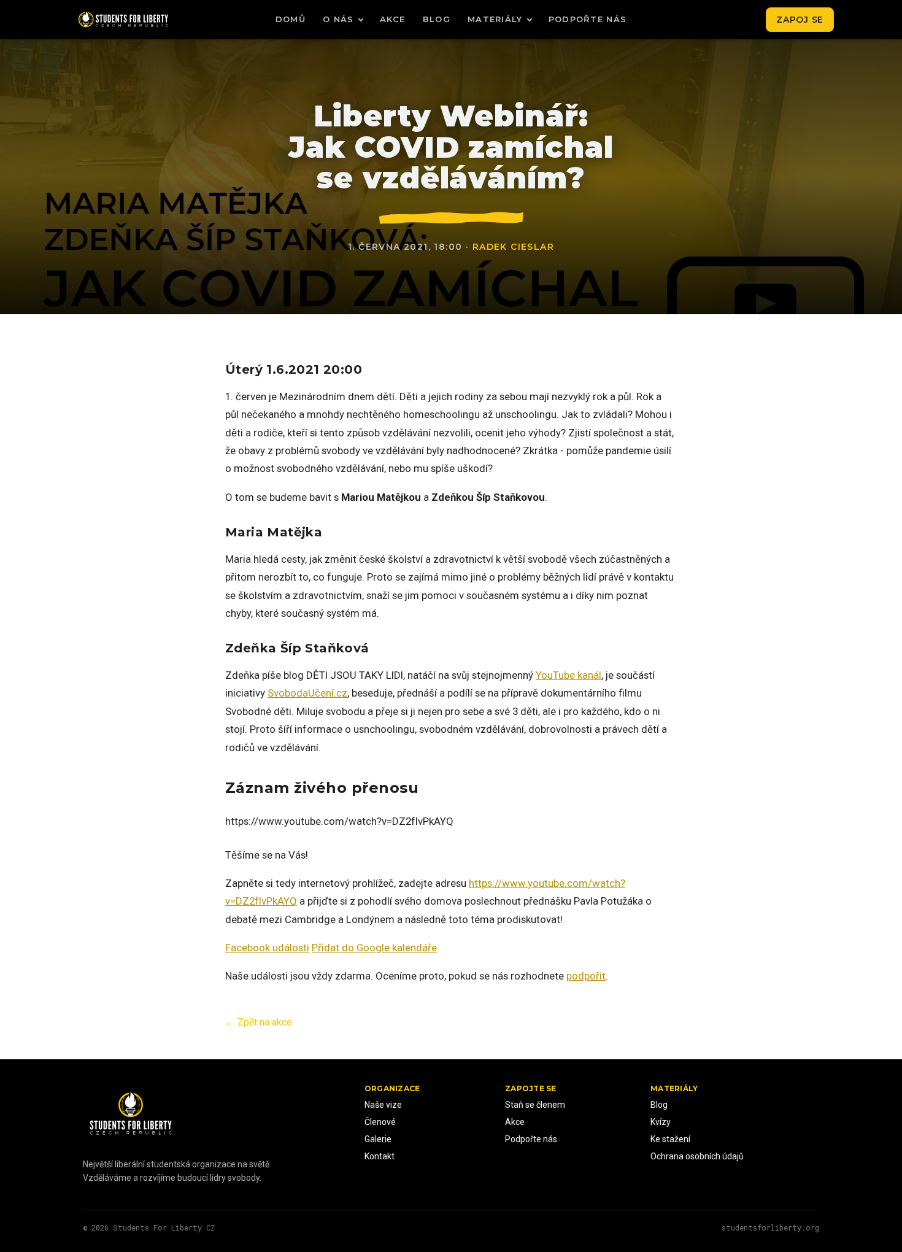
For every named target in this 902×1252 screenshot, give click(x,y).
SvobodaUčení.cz (307, 693)
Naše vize (383, 1105)
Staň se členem (535, 1105)
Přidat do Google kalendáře (374, 947)
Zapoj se (799, 19)
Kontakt (379, 1156)
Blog (436, 19)
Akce (393, 19)
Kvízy (660, 1122)
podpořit (586, 976)
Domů (291, 19)
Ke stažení (670, 1139)
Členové (380, 1122)
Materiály (495, 19)
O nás (338, 19)
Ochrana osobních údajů (697, 1156)
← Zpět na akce (258, 1022)
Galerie (377, 1139)
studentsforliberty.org (770, 1227)
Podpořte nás (588, 19)
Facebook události (267, 947)
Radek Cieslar (513, 246)
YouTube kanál (568, 675)
